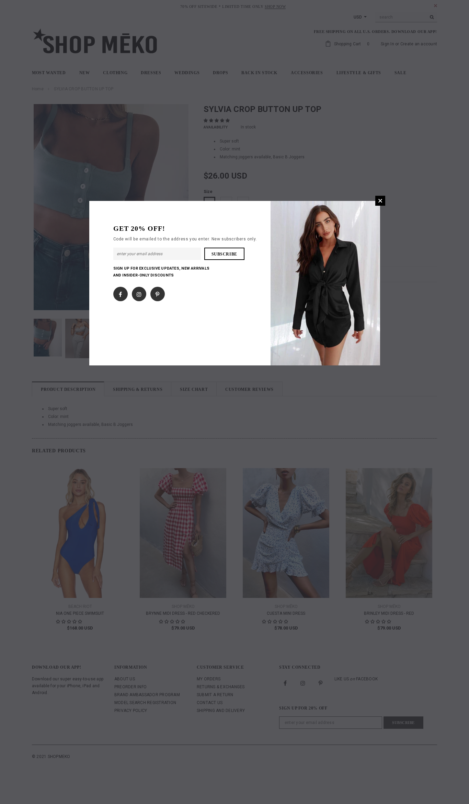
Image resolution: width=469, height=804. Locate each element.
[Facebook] (120, 293)
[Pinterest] (157, 293)
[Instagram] (139, 293)
